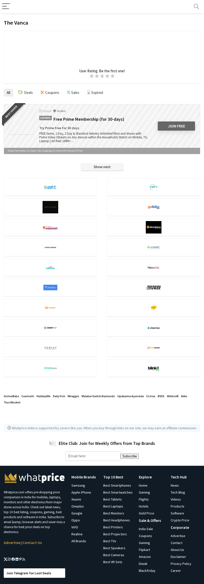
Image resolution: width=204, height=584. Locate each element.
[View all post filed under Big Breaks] (50, 307)
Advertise (12, 542)
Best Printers (113, 527)
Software (177, 513)
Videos (176, 499)
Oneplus (77, 506)
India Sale (146, 529)
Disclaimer (178, 556)
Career (176, 570)
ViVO (74, 527)
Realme (77, 534)
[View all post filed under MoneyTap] (50, 328)
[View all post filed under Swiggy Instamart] (50, 227)
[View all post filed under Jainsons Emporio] (50, 207)
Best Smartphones (117, 485)
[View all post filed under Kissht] (50, 187)
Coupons (145, 536)
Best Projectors (115, 534)
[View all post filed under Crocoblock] (50, 368)
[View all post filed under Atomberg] (153, 227)
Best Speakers (114, 548)
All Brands (78, 541)
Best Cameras (113, 555)
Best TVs (109, 541)
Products (177, 506)
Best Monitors (113, 513)
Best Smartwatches (118, 492)
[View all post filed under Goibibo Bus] (153, 207)
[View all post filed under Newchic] (153, 267)
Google (76, 513)
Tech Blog (178, 492)
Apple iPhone (81, 492)
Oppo (75, 520)
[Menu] (6, 6)
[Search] (196, 6)
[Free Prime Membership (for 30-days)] (21, 122)
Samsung (78, 485)
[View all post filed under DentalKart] (50, 287)
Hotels (144, 506)
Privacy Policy (181, 563)
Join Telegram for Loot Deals (28, 573)
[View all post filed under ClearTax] (153, 328)
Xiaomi (76, 499)
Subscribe (129, 456)
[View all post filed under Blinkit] (153, 368)
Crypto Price (180, 520)
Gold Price (146, 513)
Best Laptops (113, 506)
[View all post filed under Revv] (153, 187)
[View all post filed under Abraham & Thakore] (153, 287)
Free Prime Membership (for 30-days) (88, 119)
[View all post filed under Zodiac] (50, 348)
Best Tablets (112, 499)
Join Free (176, 125)
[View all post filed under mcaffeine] (50, 267)
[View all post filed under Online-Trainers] (153, 348)
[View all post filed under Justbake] (153, 307)
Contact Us (32, 542)
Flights (144, 499)
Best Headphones (116, 520)
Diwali (143, 563)
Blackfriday (147, 570)
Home (143, 485)
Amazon (145, 556)
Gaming (144, 492)
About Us (177, 549)
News (175, 485)
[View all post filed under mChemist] (153, 247)
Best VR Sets (112, 562)
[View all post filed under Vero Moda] (50, 247)
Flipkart (144, 549)
